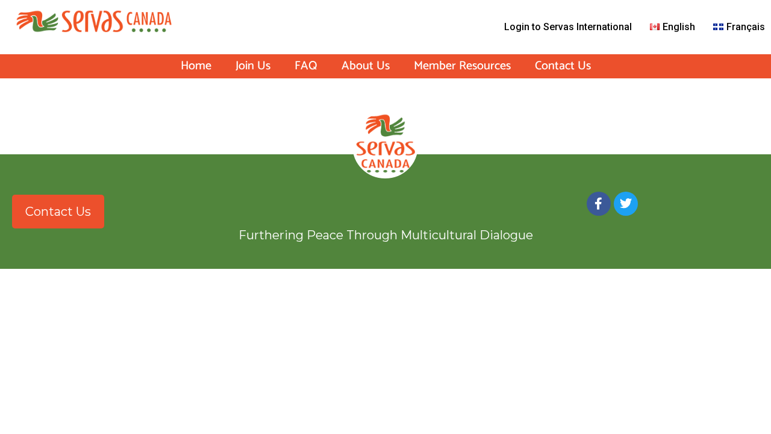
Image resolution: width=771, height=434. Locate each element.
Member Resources (462, 66)
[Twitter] (626, 204)
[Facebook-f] (599, 204)
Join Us (253, 66)
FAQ (306, 66)
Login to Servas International (568, 27)
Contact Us (563, 66)
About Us (366, 66)
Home (196, 66)
